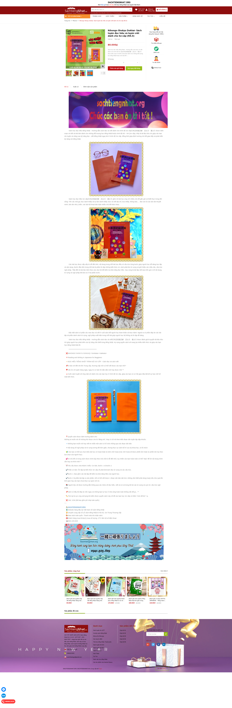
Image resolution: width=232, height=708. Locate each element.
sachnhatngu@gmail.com (74, 657)
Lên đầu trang (162, 668)
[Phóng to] (103, 66)
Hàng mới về (138, 16)
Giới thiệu (110, 16)
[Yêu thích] (103, 31)
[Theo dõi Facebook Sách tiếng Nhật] (158, 644)
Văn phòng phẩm (117, 12)
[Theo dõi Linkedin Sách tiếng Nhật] (163, 644)
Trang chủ (97, 16)
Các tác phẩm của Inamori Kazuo (102, 662)
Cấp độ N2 (123, 633)
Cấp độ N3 (123, 636)
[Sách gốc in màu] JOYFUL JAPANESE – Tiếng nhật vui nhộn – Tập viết (158, 600)
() (162, 9)
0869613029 (70, 653)
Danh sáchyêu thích (141, 9)
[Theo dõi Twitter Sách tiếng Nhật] (153, 644)
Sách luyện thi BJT (98, 647)
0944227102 (157, 67)
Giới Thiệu (96, 653)
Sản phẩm (123, 16)
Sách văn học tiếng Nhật (100, 659)
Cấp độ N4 (123, 639)
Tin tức (150, 16)
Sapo (100, 668)
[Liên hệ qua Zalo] (3, 695)
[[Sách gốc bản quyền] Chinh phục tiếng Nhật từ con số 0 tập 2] (116, 586)
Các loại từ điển (97, 639)
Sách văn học (110, 12)
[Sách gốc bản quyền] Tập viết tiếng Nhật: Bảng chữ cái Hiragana (95, 600)
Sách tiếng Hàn (102, 12)
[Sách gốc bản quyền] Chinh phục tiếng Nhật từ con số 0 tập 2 (116, 600)
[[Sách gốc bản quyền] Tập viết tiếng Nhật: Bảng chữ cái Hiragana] (95, 586)
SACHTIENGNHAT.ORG (77, 507)
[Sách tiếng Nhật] (76, 628)
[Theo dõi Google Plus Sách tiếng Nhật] (147, 644)
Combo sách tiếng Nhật (100, 633)
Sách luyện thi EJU (98, 645)
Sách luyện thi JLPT (99, 630)
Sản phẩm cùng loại (72, 571)
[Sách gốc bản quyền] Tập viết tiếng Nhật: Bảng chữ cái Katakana (74, 600)
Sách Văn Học (97, 650)
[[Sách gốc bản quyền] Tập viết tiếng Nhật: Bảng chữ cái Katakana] (74, 586)
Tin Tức (95, 656)
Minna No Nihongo (98, 636)
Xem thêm (164, 571)
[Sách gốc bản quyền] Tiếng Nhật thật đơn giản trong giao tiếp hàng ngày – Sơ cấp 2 (137, 600)
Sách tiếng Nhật (94, 12)
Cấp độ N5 (123, 642)
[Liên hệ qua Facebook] (3, 689)
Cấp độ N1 (123, 630)
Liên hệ (162, 16)
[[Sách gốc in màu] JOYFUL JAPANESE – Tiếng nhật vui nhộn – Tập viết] (157, 586)
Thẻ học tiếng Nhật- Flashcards (102, 642)
